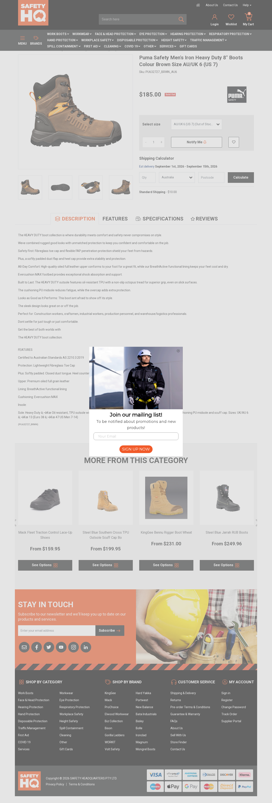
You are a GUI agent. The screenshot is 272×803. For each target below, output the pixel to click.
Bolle (139, 728)
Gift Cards (188, 46)
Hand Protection (61, 40)
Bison (108, 728)
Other (149, 46)
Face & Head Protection (114, 34)
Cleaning (111, 46)
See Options (42, 565)
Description (78, 219)
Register (227, 700)
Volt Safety (112, 749)
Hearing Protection (187, 34)
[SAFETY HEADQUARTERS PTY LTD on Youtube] (61, 647)
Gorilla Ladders (115, 735)
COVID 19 (131, 46)
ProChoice (112, 707)
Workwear (81, 34)
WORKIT (110, 742)
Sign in (225, 693)
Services (167, 46)
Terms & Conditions (82, 784)
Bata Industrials (146, 714)
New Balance (144, 707)
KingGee (110, 693)
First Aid (91, 46)
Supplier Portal (231, 721)
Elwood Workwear (117, 714)
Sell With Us (178, 735)
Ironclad (141, 735)
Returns (175, 700)
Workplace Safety (96, 40)
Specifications (163, 219)
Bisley (140, 721)
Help (246, 5)
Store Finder (178, 742)
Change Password (233, 707)
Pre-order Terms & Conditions (190, 707)
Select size (151, 124)
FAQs (173, 721)
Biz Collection (114, 721)
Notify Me (195, 142)
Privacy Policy (55, 784)
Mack (108, 700)
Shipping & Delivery (183, 693)
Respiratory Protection (229, 34)
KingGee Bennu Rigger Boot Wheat (166, 532)
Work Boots (57, 34)
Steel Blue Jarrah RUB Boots (227, 532)
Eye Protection (152, 34)
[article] (45, 523)
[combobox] (137, 19)
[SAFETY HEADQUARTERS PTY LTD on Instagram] (73, 647)
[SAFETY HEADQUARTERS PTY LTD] (33, 12)
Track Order (229, 714)
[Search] (181, 19)
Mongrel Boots (145, 749)
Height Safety (173, 40)
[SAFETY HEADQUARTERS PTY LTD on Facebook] (36, 647)
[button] (233, 142)
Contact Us (230, 5)
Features (115, 219)
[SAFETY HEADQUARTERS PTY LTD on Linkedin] (86, 647)
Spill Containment (63, 46)
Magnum (142, 742)
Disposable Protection (136, 40)
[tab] (75, 219)
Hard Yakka (143, 693)
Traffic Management (207, 40)
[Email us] (24, 647)
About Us (212, 5)
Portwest (142, 700)
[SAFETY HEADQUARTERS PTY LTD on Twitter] (49, 647)
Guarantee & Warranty (185, 714)
